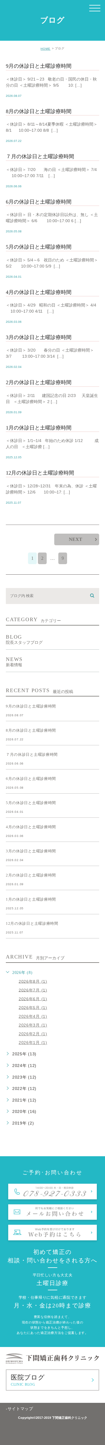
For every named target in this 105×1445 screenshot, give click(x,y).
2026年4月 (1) (33, 1016)
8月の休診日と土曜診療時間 (38, 111)
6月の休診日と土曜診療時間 (38, 202)
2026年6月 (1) (33, 998)
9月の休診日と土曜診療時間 (38, 66)
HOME (45, 48)
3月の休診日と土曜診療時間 (38, 337)
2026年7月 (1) (33, 990)
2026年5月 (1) (33, 1007)
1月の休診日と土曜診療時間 (38, 428)
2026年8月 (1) (33, 981)
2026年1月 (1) (33, 1042)
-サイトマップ (19, 1408)
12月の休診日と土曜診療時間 (40, 473)
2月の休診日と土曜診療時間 (38, 383)
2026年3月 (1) (33, 1025)
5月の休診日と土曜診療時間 (38, 247)
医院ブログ (28, 1380)
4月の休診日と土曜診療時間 (38, 292)
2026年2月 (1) (33, 1033)
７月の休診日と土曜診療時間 (40, 156)
